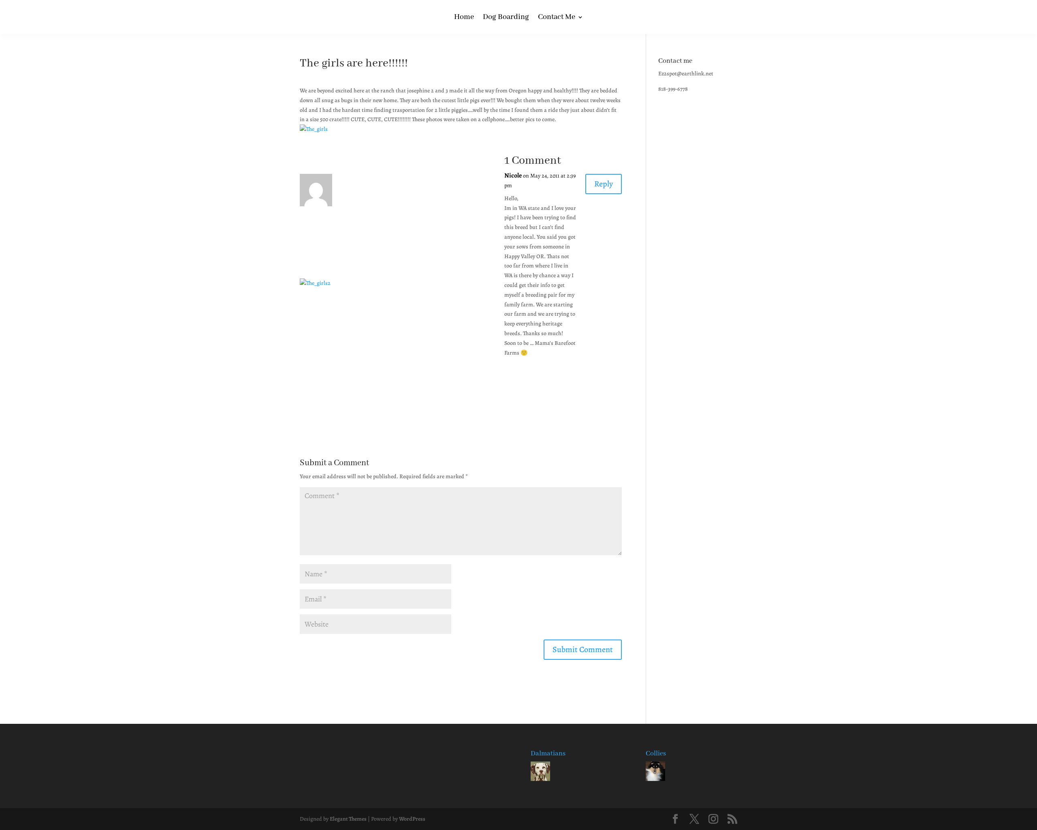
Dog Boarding (506, 18)
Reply (603, 183)
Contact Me (556, 18)
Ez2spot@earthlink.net (685, 73)
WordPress (412, 819)
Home (464, 18)
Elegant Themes (348, 819)
